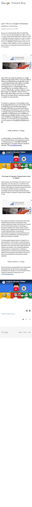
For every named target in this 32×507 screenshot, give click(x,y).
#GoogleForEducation (10, 313)
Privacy (25, 332)
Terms (29, 332)
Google (20, 332)
